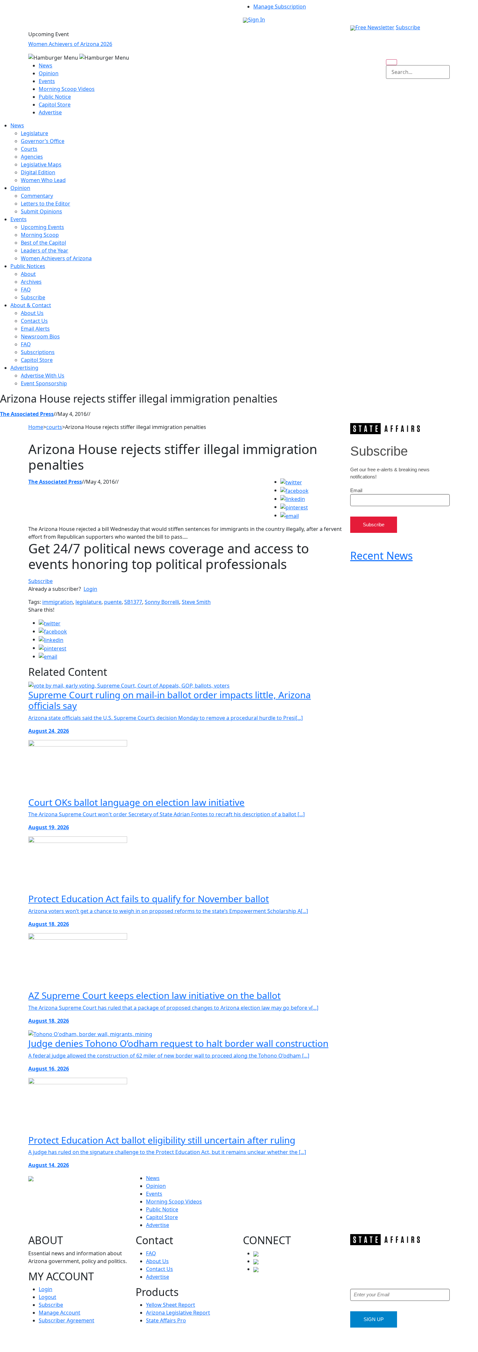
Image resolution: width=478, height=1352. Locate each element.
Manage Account (59, 1312)
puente (113, 601)
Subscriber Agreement (66, 1320)
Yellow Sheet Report (170, 1304)
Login (90, 588)
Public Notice (55, 96)
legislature (88, 601)
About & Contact (30, 305)
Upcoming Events (42, 227)
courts (54, 427)
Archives (31, 281)
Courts (29, 148)
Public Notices (27, 266)
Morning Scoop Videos (67, 89)
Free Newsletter (374, 27)
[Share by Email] (289, 515)
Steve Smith (196, 601)
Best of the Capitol (43, 242)
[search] (391, 62)
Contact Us (34, 320)
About (28, 274)
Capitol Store (55, 104)
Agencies (32, 156)
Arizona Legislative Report (178, 1312)
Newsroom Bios (40, 336)
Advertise (50, 112)
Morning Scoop (40, 234)
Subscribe (408, 27)
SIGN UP (374, 1319)
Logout (47, 1297)
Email (356, 490)
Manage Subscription (279, 6)
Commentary (37, 195)
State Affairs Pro (166, 1320)
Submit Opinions (41, 211)
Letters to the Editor (45, 203)
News (45, 65)
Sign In (256, 19)
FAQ (26, 289)
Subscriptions (38, 352)
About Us (32, 313)
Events (47, 81)
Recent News (381, 555)
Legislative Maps (41, 164)
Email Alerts (35, 328)
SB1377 (133, 601)
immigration (57, 601)
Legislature (34, 133)
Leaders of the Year (44, 250)
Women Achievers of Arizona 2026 (70, 44)
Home (35, 427)
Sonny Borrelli (162, 601)
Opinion (49, 73)
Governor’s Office (42, 141)
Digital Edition (38, 172)
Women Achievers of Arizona (56, 258)
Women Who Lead (43, 180)
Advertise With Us (42, 375)
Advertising (24, 367)
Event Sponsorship (44, 383)
